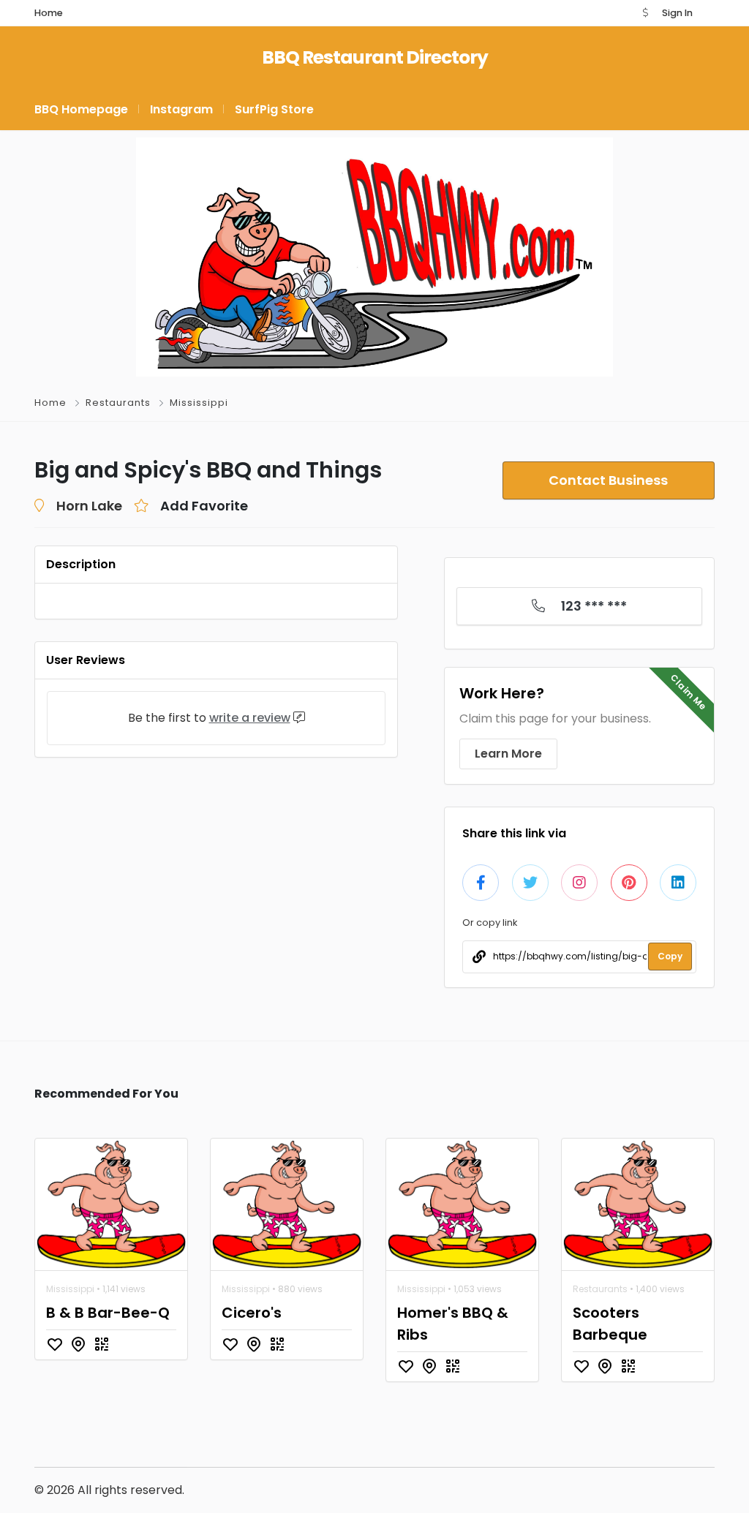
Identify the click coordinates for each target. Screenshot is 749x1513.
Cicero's (252, 1312)
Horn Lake (89, 506)
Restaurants (118, 402)
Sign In (677, 13)
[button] (645, 13)
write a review (249, 717)
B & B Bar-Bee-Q (108, 1312)
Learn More (508, 753)
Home (50, 402)
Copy (670, 956)
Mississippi (199, 402)
